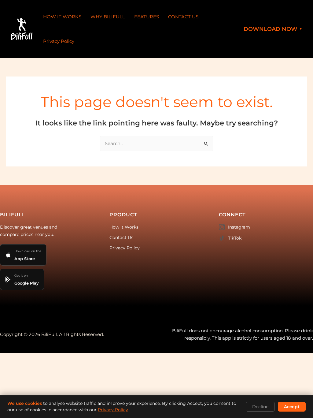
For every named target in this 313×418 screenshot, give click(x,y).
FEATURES (146, 17)
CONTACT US (183, 17)
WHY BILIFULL (107, 17)
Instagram (239, 227)
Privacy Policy (58, 41)
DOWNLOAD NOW (273, 29)
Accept (292, 406)
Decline (260, 406)
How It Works (123, 227)
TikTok (234, 238)
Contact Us (121, 237)
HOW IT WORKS (62, 17)
